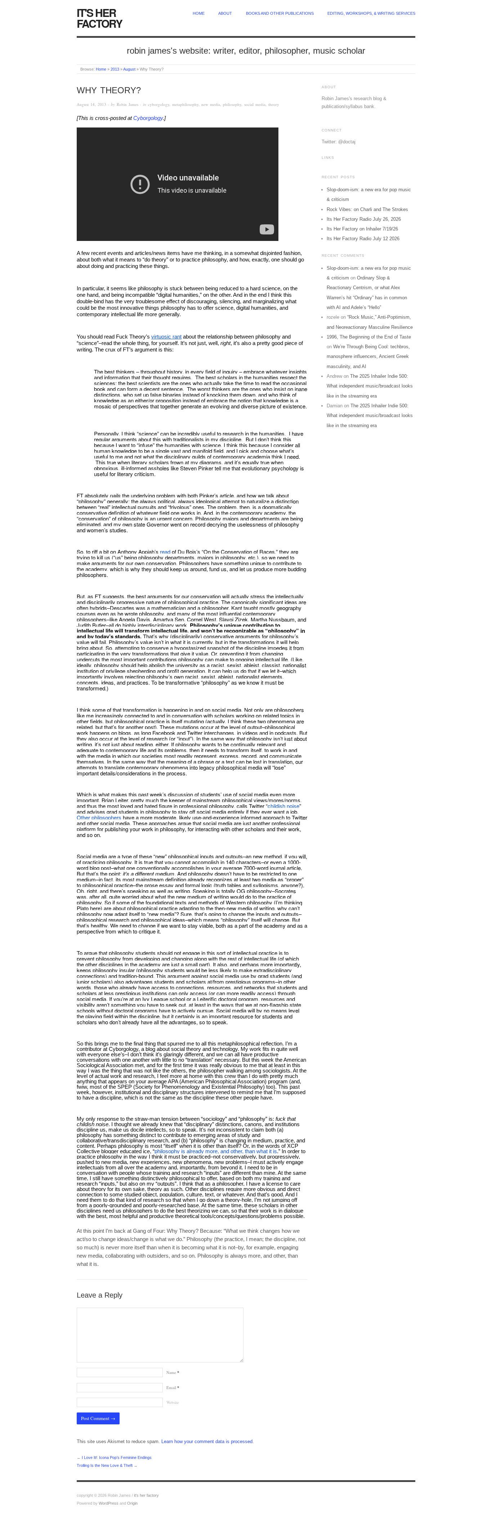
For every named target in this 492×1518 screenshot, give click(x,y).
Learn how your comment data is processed (206, 1441)
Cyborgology (148, 118)
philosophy (232, 104)
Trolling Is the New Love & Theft (105, 1465)
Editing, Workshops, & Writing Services (371, 13)
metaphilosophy (185, 104)
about (225, 13)
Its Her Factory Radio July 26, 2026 (364, 219)
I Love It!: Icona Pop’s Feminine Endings (117, 1457)
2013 (115, 69)
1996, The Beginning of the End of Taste (369, 337)
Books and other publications (280, 13)
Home (101, 69)
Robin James (127, 104)
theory (273, 104)
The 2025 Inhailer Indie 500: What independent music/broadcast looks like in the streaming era (370, 386)
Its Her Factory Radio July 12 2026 (363, 238)
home (199, 13)
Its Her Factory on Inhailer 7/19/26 (362, 229)
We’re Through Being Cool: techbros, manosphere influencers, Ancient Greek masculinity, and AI (368, 356)
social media (254, 104)
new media (210, 104)
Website (172, 1402)
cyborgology (158, 104)
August (129, 69)
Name (172, 1372)
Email (172, 1387)
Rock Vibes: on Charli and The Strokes (367, 209)
